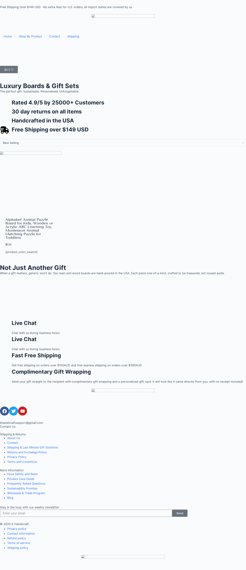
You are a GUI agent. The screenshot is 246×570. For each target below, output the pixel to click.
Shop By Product (30, 36)
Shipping (73, 36)
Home (8, 36)
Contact (54, 36)
